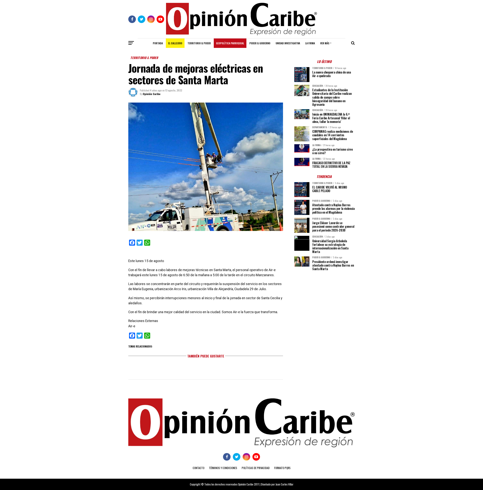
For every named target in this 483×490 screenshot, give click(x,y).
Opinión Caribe (151, 94)
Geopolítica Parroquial (230, 43)
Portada (158, 43)
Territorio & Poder (199, 43)
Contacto (198, 468)
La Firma (310, 43)
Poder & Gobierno (259, 43)
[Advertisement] (324, 300)
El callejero (175, 43)
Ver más (324, 43)
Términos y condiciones (223, 468)
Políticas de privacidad (256, 468)
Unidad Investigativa (288, 43)
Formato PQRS (282, 468)
